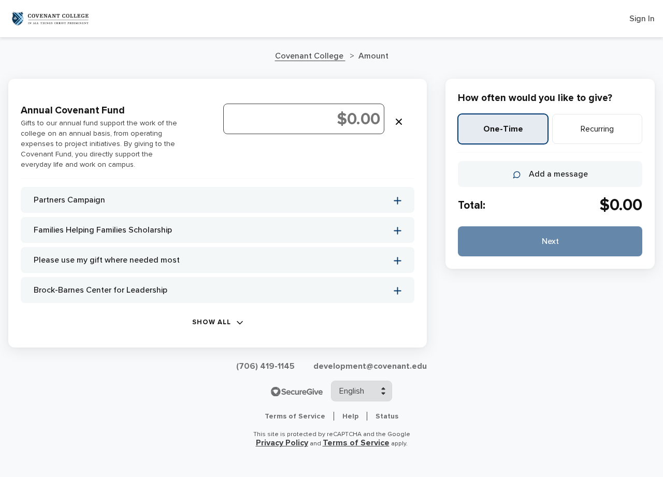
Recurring (597, 129)
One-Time (503, 129)
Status (387, 416)
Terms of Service (295, 416)
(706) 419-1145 (265, 366)
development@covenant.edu (370, 366)
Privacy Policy (282, 443)
